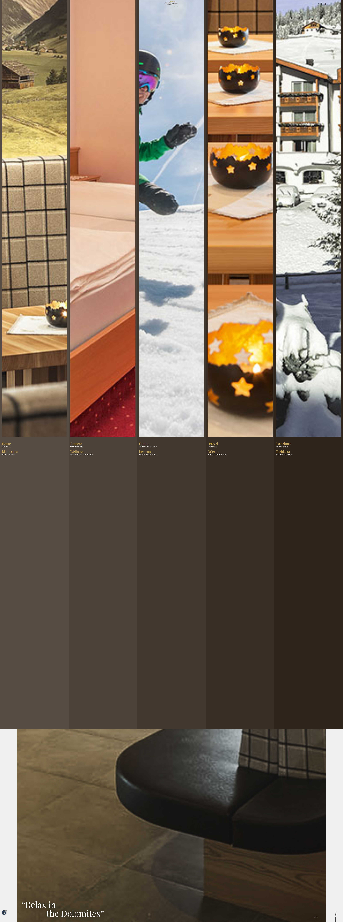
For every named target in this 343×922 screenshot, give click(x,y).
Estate (148, 444)
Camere (76, 444)
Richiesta (284, 452)
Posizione (283, 444)
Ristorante (10, 452)
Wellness (81, 452)
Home (6, 444)
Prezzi (213, 444)
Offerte (217, 452)
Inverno (148, 452)
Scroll (335, 913)
